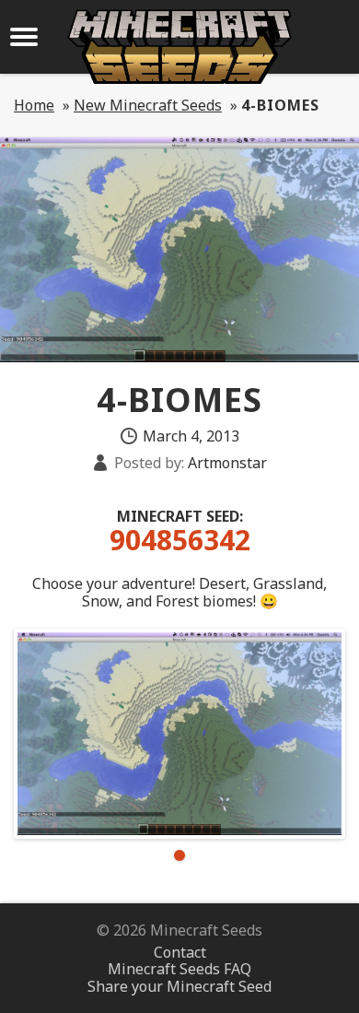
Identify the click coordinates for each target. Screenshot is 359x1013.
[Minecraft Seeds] (179, 46)
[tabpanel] (179, 733)
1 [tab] (179, 855)
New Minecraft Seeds (148, 105)
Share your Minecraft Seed (179, 986)
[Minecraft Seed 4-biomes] (179, 733)
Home (34, 105)
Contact (180, 952)
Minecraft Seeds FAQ (179, 969)
